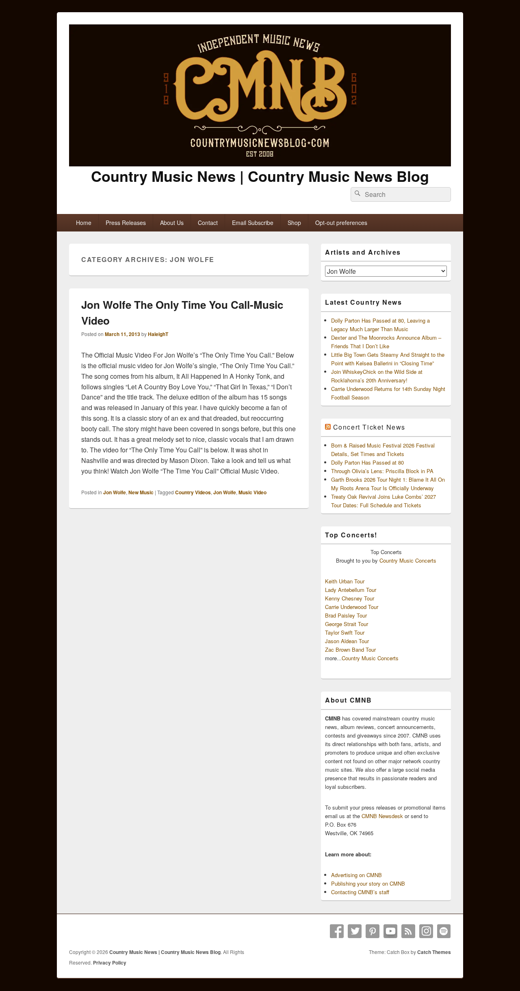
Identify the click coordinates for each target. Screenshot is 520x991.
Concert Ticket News (369, 427)
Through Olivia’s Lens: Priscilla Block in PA (382, 471)
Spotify (444, 931)
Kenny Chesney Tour (349, 598)
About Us (172, 222)
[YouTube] (390, 931)
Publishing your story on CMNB (368, 883)
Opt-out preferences (341, 222)
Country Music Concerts (407, 560)
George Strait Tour (346, 624)
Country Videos (193, 492)
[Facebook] (337, 931)
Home (83, 222)
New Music (141, 492)
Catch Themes (434, 952)
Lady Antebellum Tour (350, 590)
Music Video (252, 492)
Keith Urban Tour (344, 581)
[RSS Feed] (408, 931)
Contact (208, 222)
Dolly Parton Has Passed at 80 (367, 462)
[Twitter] (355, 931)
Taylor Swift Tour (344, 632)
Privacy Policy (109, 962)
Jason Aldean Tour (347, 641)
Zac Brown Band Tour (350, 649)
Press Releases (126, 222)
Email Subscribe (252, 222)
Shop (294, 222)
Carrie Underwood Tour (351, 607)
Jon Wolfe (114, 492)
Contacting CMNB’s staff (360, 892)
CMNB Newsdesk (382, 816)
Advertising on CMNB (356, 875)
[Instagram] (426, 931)
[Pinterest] (372, 931)
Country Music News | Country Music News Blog (260, 175)
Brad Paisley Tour (346, 615)
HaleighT (158, 334)
